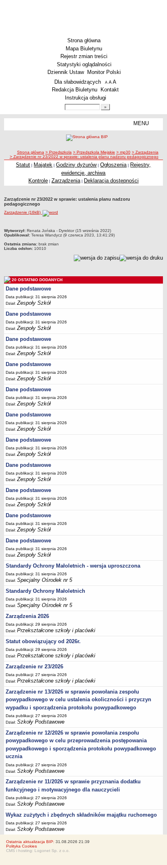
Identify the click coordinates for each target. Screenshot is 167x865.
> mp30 (123, 152)
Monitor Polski (104, 72)
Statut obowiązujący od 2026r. (43, 641)
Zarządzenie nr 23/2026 (34, 666)
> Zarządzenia (145, 152)
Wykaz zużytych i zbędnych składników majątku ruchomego (81, 815)
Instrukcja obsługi (85, 98)
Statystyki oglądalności (84, 64)
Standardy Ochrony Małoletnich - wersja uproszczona (73, 566)
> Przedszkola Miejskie (94, 152)
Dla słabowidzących (77, 82)
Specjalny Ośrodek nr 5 (44, 580)
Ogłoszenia (113, 165)
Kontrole (38, 181)
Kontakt (110, 90)
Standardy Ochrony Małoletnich (45, 591)
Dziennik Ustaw (65, 72)
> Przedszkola (58, 152)
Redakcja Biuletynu (74, 90)
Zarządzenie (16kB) (23, 212)
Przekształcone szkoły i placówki (56, 630)
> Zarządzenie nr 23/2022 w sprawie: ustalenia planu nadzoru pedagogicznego (84, 156)
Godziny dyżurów (76, 165)
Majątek (43, 165)
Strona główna (84, 40)
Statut (23, 165)
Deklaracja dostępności (111, 181)
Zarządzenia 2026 (27, 616)
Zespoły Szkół (34, 303)
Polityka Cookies (21, 846)
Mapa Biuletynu (84, 49)
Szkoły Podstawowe (40, 722)
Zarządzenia (65, 181)
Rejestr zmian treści (83, 56)
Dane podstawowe (28, 289)
